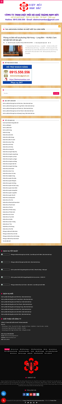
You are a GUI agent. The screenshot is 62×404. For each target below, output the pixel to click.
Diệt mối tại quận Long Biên (14, 42)
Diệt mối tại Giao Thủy (8, 142)
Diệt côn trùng (6, 132)
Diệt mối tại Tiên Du (8, 207)
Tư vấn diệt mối (7, 241)
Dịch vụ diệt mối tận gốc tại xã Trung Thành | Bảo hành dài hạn (18, 106)
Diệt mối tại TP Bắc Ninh (9, 212)
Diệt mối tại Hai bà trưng (36, 349)
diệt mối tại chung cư (24, 349)
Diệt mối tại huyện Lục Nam (10, 156)
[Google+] (31, 394)
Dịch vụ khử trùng (7, 130)
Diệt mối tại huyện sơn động (10, 161)
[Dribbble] (34, 394)
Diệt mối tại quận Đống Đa (9, 180)
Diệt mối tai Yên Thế (8, 229)
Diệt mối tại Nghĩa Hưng (9, 176)
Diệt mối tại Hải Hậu (8, 144)
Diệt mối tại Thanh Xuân (9, 204)
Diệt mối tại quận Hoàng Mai (10, 190)
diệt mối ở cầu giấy (39, 351)
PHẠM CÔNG (53, 400)
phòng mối (30, 353)
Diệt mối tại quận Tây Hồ (9, 195)
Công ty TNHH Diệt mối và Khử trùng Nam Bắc (33, 400)
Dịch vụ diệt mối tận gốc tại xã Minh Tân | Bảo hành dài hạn (16, 309)
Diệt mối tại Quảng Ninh (9, 197)
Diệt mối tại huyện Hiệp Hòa (10, 151)
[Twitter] (27, 394)
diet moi (45, 349)
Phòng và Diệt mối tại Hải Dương (11, 236)
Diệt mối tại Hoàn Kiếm (24, 351)
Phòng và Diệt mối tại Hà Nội (26, 42)
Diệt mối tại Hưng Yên (8, 149)
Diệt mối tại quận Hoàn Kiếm (10, 188)
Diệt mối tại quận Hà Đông (9, 183)
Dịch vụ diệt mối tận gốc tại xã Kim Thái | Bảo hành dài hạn (16, 314)
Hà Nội (32, 351)
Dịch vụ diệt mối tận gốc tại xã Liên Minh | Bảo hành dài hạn (16, 311)
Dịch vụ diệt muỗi (7, 127)
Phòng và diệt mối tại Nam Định (11, 238)
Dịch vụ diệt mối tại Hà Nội (51, 351)
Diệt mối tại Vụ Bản (8, 219)
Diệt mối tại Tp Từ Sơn (8, 214)
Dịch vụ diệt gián (7, 125)
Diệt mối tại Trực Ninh (8, 217)
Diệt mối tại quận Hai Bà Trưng (10, 185)
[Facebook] (24, 394)
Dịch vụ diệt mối (48, 353)
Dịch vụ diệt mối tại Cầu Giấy (10, 351)
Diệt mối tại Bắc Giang (8, 137)
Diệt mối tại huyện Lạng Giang (10, 154)
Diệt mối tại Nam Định (8, 168)
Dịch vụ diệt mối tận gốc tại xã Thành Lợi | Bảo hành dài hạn (18, 108)
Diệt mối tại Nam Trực (8, 171)
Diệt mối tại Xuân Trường (9, 221)
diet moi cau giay (22, 353)
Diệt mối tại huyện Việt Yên (9, 163)
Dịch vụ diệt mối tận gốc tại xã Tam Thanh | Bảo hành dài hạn (18, 111)
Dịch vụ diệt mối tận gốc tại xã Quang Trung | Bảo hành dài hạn (18, 113)
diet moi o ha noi (14, 349)
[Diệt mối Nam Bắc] (31, 2)
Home (4, 27)
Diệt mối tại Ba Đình (8, 135)
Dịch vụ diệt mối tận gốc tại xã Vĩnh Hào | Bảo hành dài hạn (18, 103)
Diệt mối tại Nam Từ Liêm (9, 173)
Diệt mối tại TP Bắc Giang (9, 209)
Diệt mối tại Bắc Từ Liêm (9, 139)
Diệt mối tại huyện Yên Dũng (10, 166)
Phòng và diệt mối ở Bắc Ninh (10, 231)
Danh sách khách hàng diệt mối (10, 122)
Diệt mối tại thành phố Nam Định (11, 202)
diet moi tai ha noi (53, 349)
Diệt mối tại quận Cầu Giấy (9, 178)
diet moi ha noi (13, 353)
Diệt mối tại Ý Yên (7, 224)
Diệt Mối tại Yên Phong (8, 226)
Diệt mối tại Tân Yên (8, 200)
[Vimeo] (37, 394)
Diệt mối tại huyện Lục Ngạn (10, 159)
